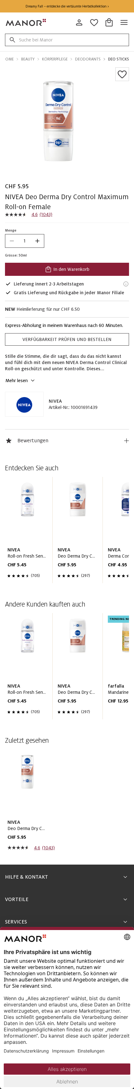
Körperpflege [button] (55, 59)
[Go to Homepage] (26, 22)
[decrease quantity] (11, 240)
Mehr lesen (16, 380)
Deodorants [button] (88, 59)
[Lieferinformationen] (126, 284)
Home (8, 59)
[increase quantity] (37, 240)
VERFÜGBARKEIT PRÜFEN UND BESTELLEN (67, 339)
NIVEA (55, 401)
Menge (11, 230)
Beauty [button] (28, 59)
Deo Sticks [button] (118, 59)
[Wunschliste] (122, 74)
